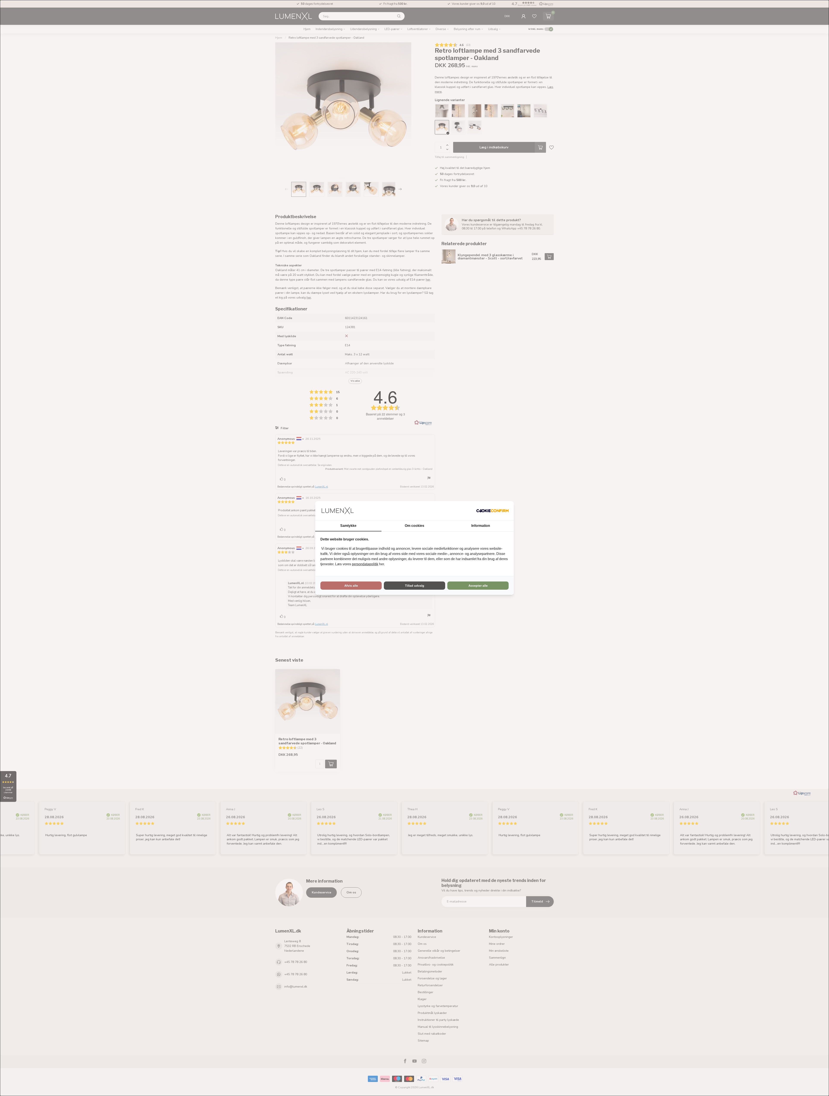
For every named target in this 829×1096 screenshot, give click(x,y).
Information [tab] (480, 525)
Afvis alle (351, 585)
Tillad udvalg (414, 585)
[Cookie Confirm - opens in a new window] (492, 510)
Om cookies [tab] (414, 525)
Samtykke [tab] (348, 525)
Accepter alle (478, 585)
